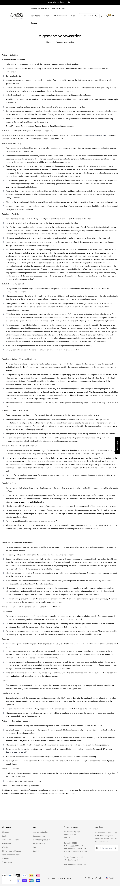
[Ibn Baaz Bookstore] (16, 16)
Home (48, 42)
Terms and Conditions (10, 839)
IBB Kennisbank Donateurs (12, 851)
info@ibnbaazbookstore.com (94, 135)
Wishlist (5, 847)
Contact (33, 23)
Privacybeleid (7, 862)
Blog (73, 15)
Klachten (5, 858)
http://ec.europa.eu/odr (16, 752)
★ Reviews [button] (117, 445)
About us (5, 832)
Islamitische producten (39, 15)
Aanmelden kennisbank (11, 854)
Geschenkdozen (58, 8)
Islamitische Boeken (38, 8)
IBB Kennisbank (60, 15)
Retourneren (6, 843)
